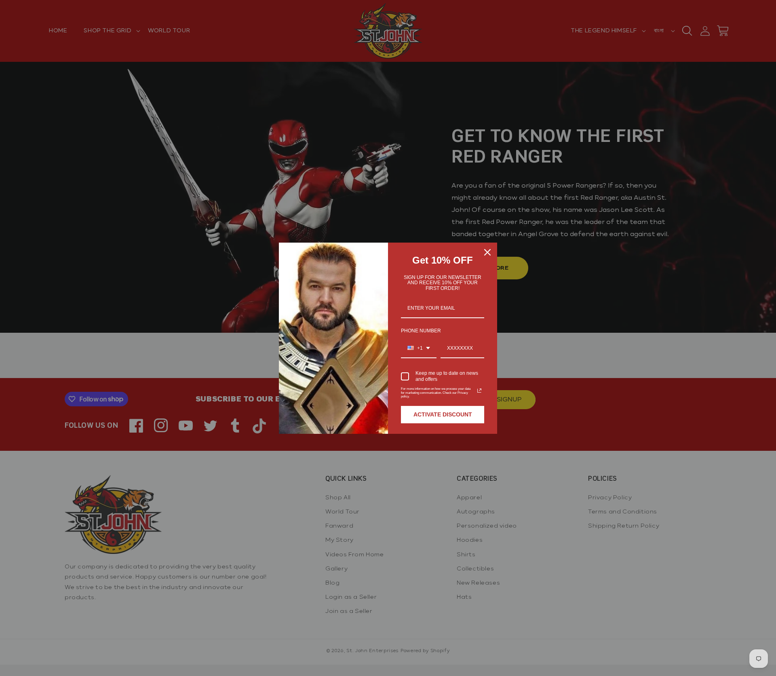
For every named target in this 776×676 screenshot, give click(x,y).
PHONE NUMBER (421, 331)
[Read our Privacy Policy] (479, 390)
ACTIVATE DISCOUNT (442, 414)
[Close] (487, 252)
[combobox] (418, 348)
